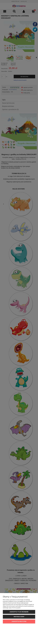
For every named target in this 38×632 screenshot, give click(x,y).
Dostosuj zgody (19, 616)
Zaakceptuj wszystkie (19, 621)
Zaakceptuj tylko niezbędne (19, 612)
